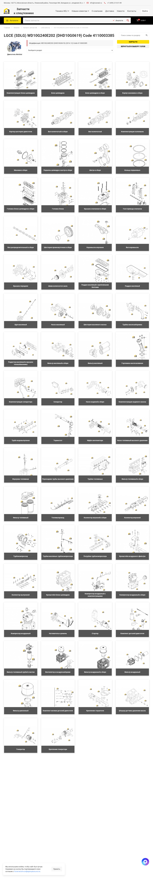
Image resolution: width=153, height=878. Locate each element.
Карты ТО (133, 42)
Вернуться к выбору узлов (133, 46)
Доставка (109, 11)
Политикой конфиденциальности (27, 871)
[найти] (128, 20)
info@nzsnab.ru (96, 3)
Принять (56, 869)
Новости (120, 11)
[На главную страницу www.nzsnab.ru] (6, 11)
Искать (147, 35)
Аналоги (119, 20)
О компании (97, 11)
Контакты (131, 11)
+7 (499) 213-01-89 (114, 3)
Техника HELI (61, 11)
